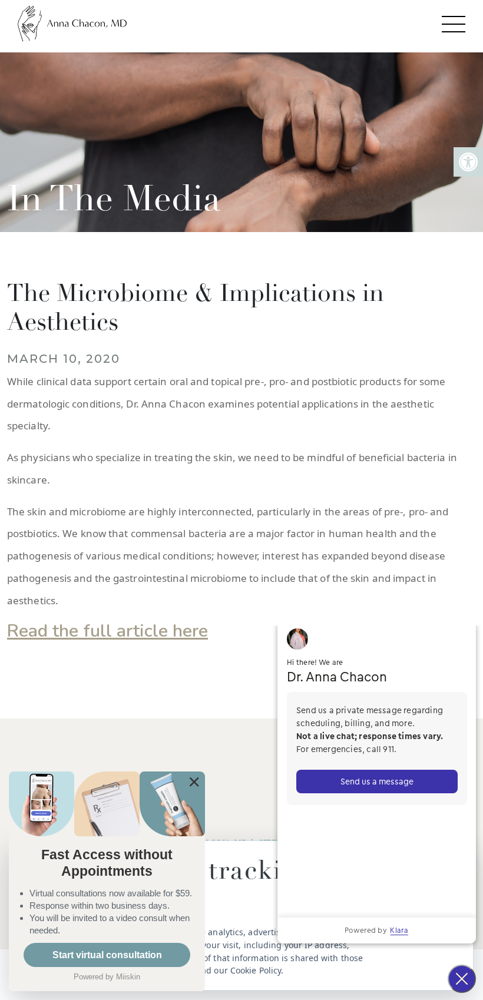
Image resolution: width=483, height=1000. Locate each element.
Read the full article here (107, 631)
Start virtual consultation (107, 955)
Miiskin (128, 976)
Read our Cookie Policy (236, 970)
